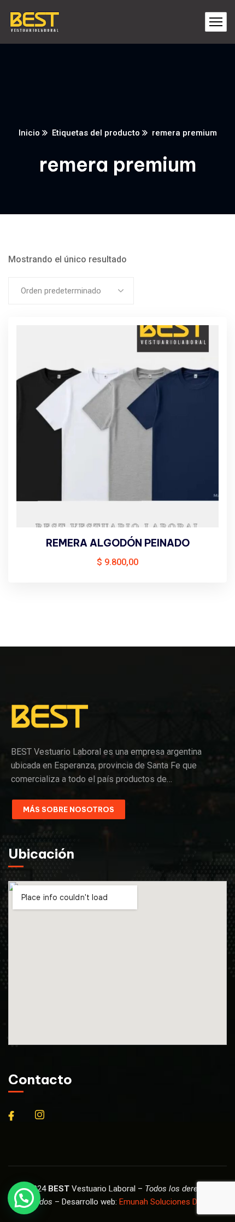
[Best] (34, 22)
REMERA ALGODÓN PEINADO (118, 543)
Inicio (29, 133)
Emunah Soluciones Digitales (170, 1202)
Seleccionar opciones (200, 346)
